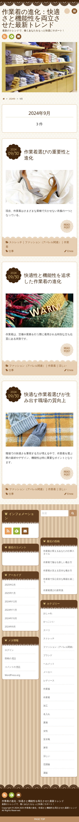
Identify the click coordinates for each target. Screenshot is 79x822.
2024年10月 (11, 618)
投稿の (10, 658)
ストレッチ (15, 242)
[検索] (67, 11)
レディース (48, 680)
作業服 (46, 688)
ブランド (47, 655)
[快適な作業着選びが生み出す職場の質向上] (39, 444)
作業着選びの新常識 (53, 590)
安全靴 (46, 739)
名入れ (46, 714)
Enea (70, 251)
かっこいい (48, 621)
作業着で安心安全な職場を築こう (58, 580)
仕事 (11, 251)
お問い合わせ (18, 36)
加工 (45, 705)
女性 (45, 730)
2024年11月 (11, 609)
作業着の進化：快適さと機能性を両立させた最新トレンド (33, 801)
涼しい (63, 365)
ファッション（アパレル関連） (43, 242)
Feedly (11, 36)
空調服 (46, 764)
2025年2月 (10, 584)
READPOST (67, 226)
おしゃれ (47, 613)
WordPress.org (12, 675)
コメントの (12, 666)
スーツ (46, 630)
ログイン (9, 649)
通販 (45, 772)
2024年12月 (11, 601)
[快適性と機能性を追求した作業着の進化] (39, 325)
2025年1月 (10, 592)
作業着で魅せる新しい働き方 (57, 562)
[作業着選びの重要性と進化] (39, 201)
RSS (4, 36)
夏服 (45, 722)
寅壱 (45, 747)
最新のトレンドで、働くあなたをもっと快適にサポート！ (28, 804)
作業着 (52, 365)
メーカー (47, 671)
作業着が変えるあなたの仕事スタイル (58, 552)
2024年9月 (10, 626)
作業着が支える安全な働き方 (57, 570)
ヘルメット (48, 663)
